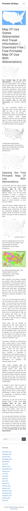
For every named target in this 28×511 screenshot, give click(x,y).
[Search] (24, 439)
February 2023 (6, 486)
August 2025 (6, 461)
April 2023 (5, 481)
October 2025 (6, 456)
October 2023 (6, 466)
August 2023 (6, 471)
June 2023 (5, 476)
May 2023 (5, 478)
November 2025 (6, 454)
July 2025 (5, 464)
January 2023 (6, 488)
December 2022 (6, 490)
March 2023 (5, 483)
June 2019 (5, 500)
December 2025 (6, 451)
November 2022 (6, 493)
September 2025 (7, 459)
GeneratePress (14, 508)
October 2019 (6, 498)
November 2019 (6, 495)
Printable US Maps (10, 4)
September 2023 (7, 468)
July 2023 (5, 473)
